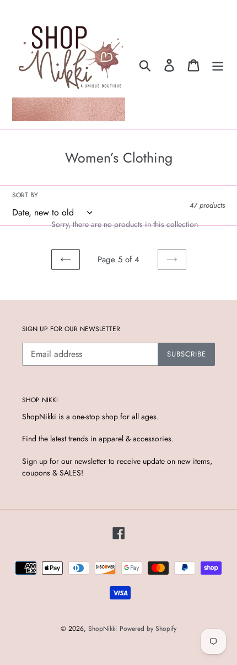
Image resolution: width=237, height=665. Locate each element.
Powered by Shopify (148, 629)
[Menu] (218, 64)
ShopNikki (102, 629)
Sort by (25, 195)
